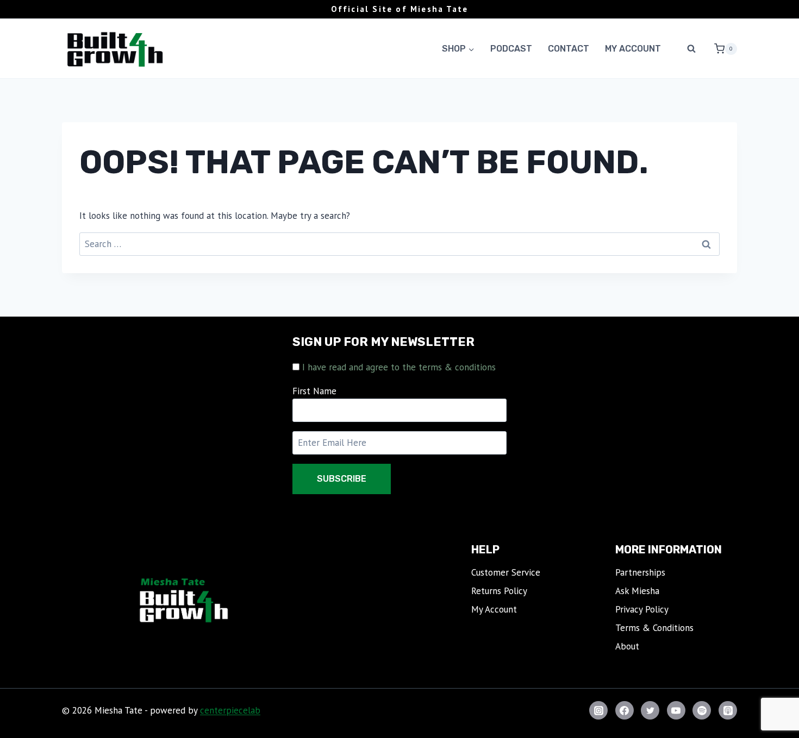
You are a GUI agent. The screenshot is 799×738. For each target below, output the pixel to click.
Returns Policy (499, 591)
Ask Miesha (637, 591)
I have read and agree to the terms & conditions (399, 367)
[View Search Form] (691, 49)
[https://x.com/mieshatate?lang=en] (650, 710)
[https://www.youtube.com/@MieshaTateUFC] (676, 710)
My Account (633, 48)
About (627, 646)
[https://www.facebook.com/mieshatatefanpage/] (624, 710)
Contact (568, 48)
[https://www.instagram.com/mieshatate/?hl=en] (598, 710)
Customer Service (505, 572)
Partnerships (640, 572)
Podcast (511, 48)
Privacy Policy (642, 609)
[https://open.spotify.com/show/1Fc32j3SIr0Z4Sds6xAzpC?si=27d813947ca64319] (701, 710)
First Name (314, 391)
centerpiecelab (230, 710)
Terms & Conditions (654, 628)
